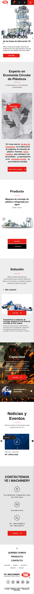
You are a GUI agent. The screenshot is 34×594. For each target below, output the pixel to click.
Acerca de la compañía (15, 169)
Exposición (7, 437)
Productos (18, 246)
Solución (21, 568)
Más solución (10, 290)
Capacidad (7, 565)
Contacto (15, 533)
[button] (1, 38)
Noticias (15, 565)
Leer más (11, 55)
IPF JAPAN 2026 (11, 455)
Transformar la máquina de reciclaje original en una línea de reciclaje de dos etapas (16, 321)
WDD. (18, 589)
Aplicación (13, 568)
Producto (17, 556)
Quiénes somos (17, 552)
